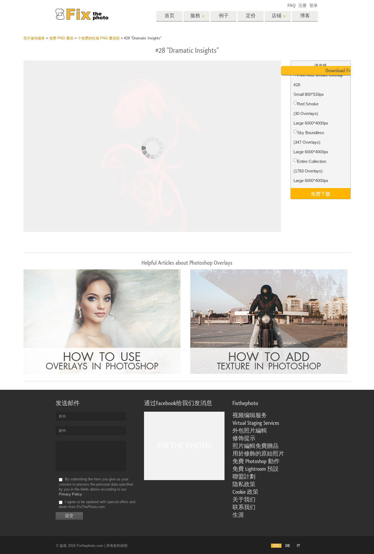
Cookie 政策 (245, 492)
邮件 (62, 431)
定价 (251, 15)
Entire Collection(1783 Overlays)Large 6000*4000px (311, 171)
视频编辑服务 (249, 415)
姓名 (62, 416)
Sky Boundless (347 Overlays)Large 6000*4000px (311, 142)
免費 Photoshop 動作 (256, 461)
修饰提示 (243, 438)
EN (276, 546)
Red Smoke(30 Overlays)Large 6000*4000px (311, 113)
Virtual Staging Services (255, 423)
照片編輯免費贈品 (255, 446)
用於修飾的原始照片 (258, 454)
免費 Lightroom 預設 (255, 469)
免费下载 (320, 193)
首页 (169, 15)
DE (287, 546)
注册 (302, 5)
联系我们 (243, 507)
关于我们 (243, 500)
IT (298, 546)
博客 (305, 15)
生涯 (238, 515)
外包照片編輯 (249, 431)
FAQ (291, 5)
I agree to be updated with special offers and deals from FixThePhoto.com (97, 504)
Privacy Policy (70, 494)
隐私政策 (243, 484)
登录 (313, 5)
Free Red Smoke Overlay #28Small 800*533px (318, 85)
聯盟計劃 (243, 477)
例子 (224, 15)
